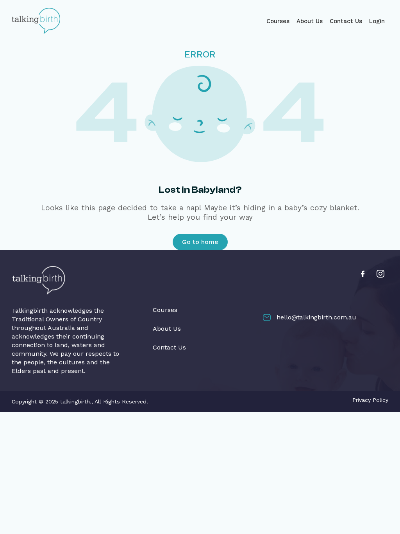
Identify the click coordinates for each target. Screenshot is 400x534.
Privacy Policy (370, 400)
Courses (277, 21)
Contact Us (346, 21)
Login (377, 21)
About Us (309, 21)
